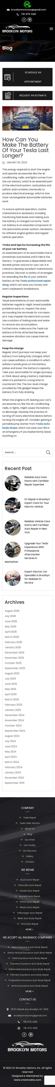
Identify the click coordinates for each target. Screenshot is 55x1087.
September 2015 (14, 783)
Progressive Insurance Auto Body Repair (30, 980)
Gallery (29, 856)
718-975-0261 (28, 14)
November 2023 (14, 777)
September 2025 (15, 668)
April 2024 (11, 757)
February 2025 (13, 704)
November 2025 (14, 658)
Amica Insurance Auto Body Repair (29, 985)
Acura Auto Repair (29, 879)
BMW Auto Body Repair (30, 918)
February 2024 (13, 767)
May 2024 (10, 751)
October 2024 (13, 725)
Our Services (29, 850)
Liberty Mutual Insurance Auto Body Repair (29, 952)
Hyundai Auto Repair (29, 896)
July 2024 (10, 741)
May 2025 (10, 689)
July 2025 (10, 678)
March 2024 (12, 762)
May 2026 (10, 626)
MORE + (30, 929)
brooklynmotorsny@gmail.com (28, 9)
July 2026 (10, 616)
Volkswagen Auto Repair (29, 912)
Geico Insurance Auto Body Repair (30, 947)
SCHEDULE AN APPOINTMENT (33, 77)
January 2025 (13, 710)
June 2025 (11, 684)
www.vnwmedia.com (27, 1080)
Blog (30, 834)
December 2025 (14, 652)
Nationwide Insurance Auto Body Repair (29, 969)
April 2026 (11, 631)
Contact (29, 861)
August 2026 (12, 611)
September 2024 (15, 731)
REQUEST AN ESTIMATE (32, 95)
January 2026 (13, 647)
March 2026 (12, 637)
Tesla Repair (29, 817)
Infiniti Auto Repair (29, 901)
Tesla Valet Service (30, 823)
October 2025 (13, 663)
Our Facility (30, 845)
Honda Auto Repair (30, 890)
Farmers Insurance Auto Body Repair (29, 974)
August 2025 (12, 673)
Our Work (30, 839)
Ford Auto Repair (29, 923)
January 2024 (13, 772)
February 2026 (13, 642)
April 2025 (11, 694)
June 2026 (11, 621)
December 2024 (14, 715)
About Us (29, 828)
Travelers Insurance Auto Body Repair (30, 963)
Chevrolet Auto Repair (29, 885)
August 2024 (12, 736)
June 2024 (11, 746)
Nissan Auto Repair (29, 907)
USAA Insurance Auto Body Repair (29, 958)
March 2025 (12, 699)
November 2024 (14, 720)
